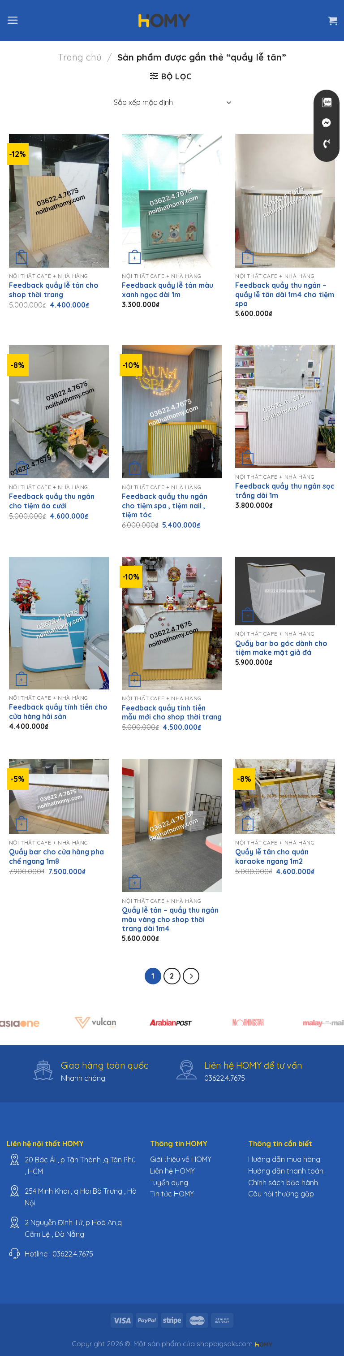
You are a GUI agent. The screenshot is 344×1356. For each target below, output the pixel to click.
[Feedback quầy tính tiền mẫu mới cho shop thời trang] (172, 623)
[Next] (326, 1027)
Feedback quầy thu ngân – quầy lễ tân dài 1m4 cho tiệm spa (284, 294)
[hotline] (326, 143)
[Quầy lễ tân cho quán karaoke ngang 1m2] (285, 796)
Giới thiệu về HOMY (180, 1159)
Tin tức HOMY (172, 1193)
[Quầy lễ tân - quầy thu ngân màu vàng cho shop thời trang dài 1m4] (172, 825)
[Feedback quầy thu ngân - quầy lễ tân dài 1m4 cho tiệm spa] (285, 200)
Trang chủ (80, 57)
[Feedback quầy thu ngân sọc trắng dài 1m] (285, 406)
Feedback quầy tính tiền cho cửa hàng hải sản (58, 711)
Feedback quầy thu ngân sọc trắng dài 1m (285, 490)
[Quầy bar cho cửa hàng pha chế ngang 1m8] (59, 796)
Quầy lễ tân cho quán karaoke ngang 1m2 (272, 856)
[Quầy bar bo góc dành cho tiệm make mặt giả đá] (285, 591)
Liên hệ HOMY (172, 1170)
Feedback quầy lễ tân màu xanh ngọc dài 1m (167, 290)
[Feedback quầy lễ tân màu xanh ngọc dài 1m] (172, 200)
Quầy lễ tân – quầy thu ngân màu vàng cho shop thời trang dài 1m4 (170, 919)
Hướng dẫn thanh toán (285, 1170)
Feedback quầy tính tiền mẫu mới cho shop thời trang (172, 712)
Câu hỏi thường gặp (281, 1193)
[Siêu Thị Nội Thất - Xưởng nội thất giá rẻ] (164, 20)
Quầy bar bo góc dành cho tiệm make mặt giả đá (281, 648)
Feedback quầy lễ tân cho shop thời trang (54, 290)
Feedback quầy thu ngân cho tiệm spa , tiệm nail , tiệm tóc (164, 505)
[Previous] (18, 1027)
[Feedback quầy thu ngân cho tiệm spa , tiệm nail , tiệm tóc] (172, 411)
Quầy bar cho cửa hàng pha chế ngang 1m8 (56, 856)
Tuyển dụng (169, 1182)
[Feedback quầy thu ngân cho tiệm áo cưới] (59, 411)
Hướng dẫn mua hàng (284, 1159)
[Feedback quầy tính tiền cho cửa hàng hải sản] (59, 623)
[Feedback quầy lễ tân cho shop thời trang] (59, 200)
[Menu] (13, 20)
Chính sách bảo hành (283, 1182)
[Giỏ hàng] (332, 20)
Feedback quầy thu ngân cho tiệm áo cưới (52, 501)
